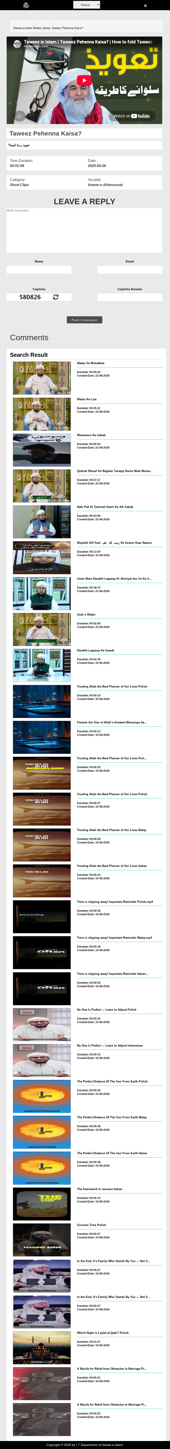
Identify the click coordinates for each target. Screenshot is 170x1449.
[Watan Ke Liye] (42, 414)
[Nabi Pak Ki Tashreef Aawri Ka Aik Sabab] (42, 521)
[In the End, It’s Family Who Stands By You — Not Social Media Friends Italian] (42, 1312)
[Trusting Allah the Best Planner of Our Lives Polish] (42, 701)
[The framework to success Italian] (42, 1204)
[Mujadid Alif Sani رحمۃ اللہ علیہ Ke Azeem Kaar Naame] (42, 557)
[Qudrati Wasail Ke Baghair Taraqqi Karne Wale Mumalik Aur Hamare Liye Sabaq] (42, 486)
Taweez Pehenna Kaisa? (67, 28)
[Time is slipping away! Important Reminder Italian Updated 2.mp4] (42, 988)
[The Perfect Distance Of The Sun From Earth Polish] (42, 1096)
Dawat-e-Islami (22, 28)
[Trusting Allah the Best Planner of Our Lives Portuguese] (42, 773)
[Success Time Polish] (42, 1240)
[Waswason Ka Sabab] (42, 450)
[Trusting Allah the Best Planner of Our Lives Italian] (42, 880)
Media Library (41, 28)
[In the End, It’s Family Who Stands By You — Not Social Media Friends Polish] (42, 1276)
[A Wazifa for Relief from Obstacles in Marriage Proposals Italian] (42, 1419)
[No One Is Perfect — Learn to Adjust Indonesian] (42, 1060)
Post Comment (84, 320)
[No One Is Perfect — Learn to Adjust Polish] (42, 1024)
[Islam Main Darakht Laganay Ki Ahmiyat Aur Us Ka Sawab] (42, 593)
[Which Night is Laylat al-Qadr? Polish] (42, 1347)
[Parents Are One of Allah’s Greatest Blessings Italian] (42, 737)
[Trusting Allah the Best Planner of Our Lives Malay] (42, 845)
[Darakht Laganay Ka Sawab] (42, 665)
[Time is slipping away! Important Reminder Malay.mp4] (42, 952)
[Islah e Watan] (42, 629)
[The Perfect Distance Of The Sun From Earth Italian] (42, 1168)
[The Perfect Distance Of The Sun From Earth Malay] (42, 1132)
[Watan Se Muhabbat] (42, 378)
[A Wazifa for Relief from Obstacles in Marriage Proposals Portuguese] (42, 1383)
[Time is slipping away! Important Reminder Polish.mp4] (42, 916)
